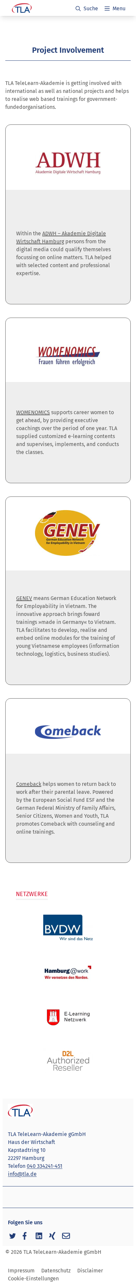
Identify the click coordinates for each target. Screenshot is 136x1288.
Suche (91, 8)
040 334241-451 (44, 1166)
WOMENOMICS (33, 412)
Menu (119, 8)
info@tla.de (22, 1174)
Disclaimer (90, 1270)
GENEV (24, 598)
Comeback (28, 784)
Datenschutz (56, 1270)
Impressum (21, 1270)
